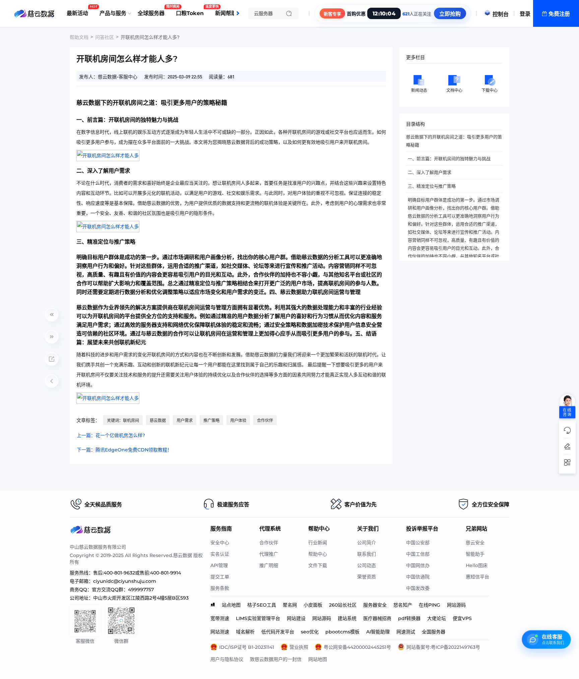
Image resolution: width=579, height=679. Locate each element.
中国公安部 (418, 543)
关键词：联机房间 (123, 420)
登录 (525, 14)
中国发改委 (418, 588)
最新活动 (79, 10)
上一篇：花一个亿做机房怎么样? (111, 435)
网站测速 (219, 632)
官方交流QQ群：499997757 (123, 590)
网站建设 (296, 618)
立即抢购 (450, 14)
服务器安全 (375, 605)
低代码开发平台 (277, 632)
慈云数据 (158, 420)
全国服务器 (433, 632)
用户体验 (238, 420)
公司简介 (366, 543)
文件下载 (317, 565)
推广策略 (211, 420)
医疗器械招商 (377, 618)
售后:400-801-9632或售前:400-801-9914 (137, 573)
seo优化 (310, 632)
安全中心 (219, 543)
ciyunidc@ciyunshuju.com (124, 581)
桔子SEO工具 (261, 605)
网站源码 (456, 605)
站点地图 (231, 605)
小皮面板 (313, 605)
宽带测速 (219, 618)
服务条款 (219, 588)
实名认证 (219, 554)
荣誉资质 (366, 577)
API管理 (219, 565)
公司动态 (366, 565)
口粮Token (191, 10)
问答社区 (104, 37)
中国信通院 (418, 577)
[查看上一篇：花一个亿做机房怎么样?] (51, 314)
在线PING (429, 605)
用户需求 (185, 420)
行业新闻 (317, 543)
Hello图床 (477, 565)
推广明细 (268, 565)
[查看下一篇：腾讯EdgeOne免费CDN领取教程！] (51, 337)
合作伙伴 (265, 420)
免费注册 (559, 14)
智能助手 (475, 554)
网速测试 (405, 632)
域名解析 (245, 632)
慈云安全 (475, 543)
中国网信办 (418, 565)
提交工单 (219, 577)
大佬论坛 (436, 618)
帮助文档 (79, 37)
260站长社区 (343, 605)
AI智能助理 (378, 632)
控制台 (501, 14)
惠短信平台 (477, 577)
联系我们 (366, 554)
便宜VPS (462, 618)
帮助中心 (317, 554)
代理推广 (268, 554)
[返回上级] (51, 381)
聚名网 (290, 605)
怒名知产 (402, 605)
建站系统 (347, 618)
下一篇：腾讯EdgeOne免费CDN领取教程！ (124, 450)
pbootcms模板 (342, 632)
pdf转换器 (409, 618)
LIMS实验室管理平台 (258, 618)
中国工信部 (418, 554)
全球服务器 (153, 10)
